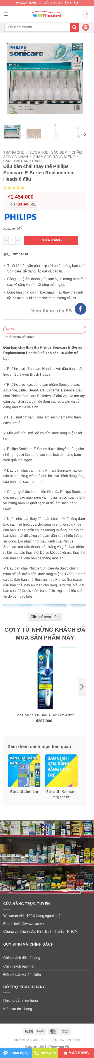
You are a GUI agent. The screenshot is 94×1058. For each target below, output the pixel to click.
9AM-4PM (49, 1053)
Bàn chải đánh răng (22, 161)
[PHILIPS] (21, 216)
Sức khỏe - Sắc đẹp (48, 152)
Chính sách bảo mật (18, 966)
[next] (82, 687)
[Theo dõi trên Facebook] (80, 309)
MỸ (20, 228)
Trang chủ (13, 152)
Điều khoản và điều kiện (22, 975)
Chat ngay (19, 1053)
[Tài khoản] (86, 14)
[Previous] (10, 79)
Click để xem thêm (45, 617)
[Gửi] (74, 27)
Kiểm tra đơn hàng (17, 1009)
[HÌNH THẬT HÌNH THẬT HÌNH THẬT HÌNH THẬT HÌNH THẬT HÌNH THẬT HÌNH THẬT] (44, 79)
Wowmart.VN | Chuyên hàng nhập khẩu (47, 3)
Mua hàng (52, 240)
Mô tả (10, 329)
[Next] (79, 79)
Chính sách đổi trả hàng (21, 958)
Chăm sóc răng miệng (54, 157)
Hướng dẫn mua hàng (20, 1000)
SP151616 (20, 254)
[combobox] (37, 27)
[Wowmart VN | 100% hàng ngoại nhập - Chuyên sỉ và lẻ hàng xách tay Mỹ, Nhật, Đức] (47, 14)
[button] (6, 14)
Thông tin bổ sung (20, 337)
